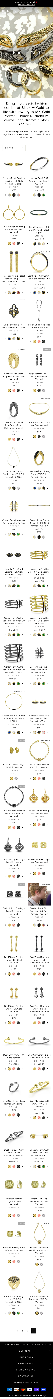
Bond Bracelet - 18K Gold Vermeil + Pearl (43, 243)
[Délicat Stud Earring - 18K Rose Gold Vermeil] (39, 874)
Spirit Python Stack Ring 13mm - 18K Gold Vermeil (9, 390)
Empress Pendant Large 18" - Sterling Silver (41, 1313)
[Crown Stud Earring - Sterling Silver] (16, 779)
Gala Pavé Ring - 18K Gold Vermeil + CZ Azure (9, 338)
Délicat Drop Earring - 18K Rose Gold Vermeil (39, 824)
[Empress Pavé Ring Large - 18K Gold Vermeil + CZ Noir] (14, 1313)
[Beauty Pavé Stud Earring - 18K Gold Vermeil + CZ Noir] (14, 586)
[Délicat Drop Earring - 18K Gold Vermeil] (34, 825)
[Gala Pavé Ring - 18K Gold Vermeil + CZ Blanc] (14, 339)
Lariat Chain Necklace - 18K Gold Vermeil (34, 341)
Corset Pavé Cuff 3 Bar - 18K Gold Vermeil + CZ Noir (39, 585)
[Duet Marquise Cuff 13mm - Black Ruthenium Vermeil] (43, 1118)
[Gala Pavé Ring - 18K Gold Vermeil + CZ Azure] (9, 339)
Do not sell (34, 1382)
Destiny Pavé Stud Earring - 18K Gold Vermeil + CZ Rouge (43, 925)
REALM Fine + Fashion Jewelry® (26, 1344)
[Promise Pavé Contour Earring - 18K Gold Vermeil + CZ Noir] (14, 195)
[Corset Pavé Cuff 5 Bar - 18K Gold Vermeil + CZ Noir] (39, 635)
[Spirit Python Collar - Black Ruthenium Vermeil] (39, 437)
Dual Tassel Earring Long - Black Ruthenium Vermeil (18, 974)
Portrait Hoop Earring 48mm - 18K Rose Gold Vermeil (13, 243)
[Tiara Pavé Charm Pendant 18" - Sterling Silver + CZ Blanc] (18, 488)
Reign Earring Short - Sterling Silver (43, 390)
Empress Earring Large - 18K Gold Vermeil (9, 1215)
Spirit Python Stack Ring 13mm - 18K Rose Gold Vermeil (13, 390)
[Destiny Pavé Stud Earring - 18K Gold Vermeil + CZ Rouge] (43, 925)
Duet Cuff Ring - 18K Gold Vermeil (9, 1114)
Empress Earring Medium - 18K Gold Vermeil (34, 1215)
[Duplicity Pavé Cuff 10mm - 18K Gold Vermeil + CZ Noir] (39, 1167)
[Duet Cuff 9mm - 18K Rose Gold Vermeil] (14, 1069)
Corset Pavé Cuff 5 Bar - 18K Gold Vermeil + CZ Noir (39, 634)
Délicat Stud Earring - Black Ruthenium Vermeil (43, 873)
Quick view (14, 172)
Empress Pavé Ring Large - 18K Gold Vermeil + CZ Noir (13, 1313)
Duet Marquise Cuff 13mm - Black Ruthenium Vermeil (43, 1117)
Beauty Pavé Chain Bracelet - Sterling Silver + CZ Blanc (43, 537)
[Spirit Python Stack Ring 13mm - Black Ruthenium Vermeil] (18, 391)
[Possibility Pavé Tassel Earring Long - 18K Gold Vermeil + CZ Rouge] (18, 293)
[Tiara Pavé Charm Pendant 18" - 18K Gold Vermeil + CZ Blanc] (9, 488)
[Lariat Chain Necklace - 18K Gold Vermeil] (34, 342)
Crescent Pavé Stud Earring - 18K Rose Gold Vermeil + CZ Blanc (43, 732)
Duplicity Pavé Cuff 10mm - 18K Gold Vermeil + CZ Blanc (34, 1166)
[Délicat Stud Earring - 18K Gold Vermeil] (34, 874)
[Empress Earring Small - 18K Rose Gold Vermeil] (14, 1262)
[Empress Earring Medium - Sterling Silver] (43, 1216)
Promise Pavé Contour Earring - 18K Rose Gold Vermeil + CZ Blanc (18, 194)
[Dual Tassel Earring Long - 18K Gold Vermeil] (9, 974)
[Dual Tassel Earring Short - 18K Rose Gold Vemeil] (14, 1023)
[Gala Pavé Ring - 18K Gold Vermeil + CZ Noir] (18, 339)
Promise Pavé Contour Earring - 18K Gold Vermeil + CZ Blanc (9, 194)
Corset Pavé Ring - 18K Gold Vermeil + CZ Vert (18, 534)
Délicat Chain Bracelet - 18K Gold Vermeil (34, 778)
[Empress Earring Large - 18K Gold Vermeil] (9, 1216)
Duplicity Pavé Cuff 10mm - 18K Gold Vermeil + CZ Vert (43, 1166)
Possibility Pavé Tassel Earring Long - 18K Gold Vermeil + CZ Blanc (9, 292)
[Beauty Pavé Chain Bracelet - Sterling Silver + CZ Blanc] (43, 537)
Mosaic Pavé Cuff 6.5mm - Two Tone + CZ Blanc (34, 194)
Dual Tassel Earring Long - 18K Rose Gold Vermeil (13, 974)
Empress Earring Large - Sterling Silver (18, 1215)
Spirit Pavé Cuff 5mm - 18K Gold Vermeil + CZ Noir (43, 292)
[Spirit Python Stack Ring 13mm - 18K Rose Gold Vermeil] (14, 391)
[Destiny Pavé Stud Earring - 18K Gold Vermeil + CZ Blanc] (34, 925)
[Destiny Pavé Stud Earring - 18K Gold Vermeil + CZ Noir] (39, 925)
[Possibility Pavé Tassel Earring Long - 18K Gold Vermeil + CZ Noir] (14, 293)
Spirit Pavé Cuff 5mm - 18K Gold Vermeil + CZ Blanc (39, 292)
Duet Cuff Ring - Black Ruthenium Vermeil (18, 1114)
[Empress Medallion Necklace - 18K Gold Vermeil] (37, 1265)
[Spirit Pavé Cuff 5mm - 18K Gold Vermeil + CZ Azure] (34, 293)
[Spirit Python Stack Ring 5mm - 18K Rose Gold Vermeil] (14, 439)
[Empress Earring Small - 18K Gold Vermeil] (9, 1262)
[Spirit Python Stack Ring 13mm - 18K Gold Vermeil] (9, 391)
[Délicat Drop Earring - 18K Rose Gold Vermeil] (39, 825)
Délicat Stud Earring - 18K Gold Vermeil (34, 873)
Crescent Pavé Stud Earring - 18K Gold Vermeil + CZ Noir (39, 732)
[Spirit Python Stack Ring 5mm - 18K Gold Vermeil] (9, 439)
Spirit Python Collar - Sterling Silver (43, 436)
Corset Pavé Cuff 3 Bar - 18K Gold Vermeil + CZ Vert (43, 585)
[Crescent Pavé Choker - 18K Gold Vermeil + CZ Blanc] (14, 733)
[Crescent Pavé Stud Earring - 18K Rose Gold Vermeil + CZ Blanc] (43, 733)
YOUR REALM (26, 1357)
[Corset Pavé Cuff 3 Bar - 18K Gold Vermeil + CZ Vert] (43, 586)
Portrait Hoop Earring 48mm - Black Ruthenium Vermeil (18, 243)
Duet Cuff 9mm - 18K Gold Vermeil (9, 1068)
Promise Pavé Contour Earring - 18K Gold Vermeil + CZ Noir (13, 194)
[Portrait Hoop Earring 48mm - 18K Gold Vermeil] (9, 244)
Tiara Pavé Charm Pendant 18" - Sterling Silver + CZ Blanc (18, 488)
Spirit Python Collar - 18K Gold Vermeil (34, 436)
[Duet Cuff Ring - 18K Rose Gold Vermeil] (14, 1115)
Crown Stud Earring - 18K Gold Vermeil (11, 778)
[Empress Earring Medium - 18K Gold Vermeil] (34, 1216)
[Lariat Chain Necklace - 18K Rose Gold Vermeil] (39, 342)
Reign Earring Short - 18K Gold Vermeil (34, 390)
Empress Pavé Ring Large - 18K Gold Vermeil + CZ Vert (18, 1313)
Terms (25, 1382)
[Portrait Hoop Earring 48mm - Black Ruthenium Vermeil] (18, 244)
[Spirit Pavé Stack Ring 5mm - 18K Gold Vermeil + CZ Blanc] (39, 488)
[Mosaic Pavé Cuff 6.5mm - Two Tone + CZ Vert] (43, 195)
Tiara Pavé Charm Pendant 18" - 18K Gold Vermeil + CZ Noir (13, 488)
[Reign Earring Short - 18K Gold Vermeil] (34, 391)
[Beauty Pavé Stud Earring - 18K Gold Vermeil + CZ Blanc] (9, 586)
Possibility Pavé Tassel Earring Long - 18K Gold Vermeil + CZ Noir (13, 292)
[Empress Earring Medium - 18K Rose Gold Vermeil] (39, 1216)
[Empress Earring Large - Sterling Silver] (18, 1216)
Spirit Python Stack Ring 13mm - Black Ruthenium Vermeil (18, 390)
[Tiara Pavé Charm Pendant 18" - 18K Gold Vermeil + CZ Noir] (14, 488)
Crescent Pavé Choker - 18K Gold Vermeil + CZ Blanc (13, 732)
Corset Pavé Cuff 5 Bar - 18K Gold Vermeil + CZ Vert (43, 634)
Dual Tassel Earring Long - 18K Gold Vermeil (9, 974)
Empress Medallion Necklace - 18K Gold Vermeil (36, 1264)
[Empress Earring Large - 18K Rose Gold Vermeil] (14, 1216)
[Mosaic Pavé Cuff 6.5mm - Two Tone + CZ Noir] (39, 195)
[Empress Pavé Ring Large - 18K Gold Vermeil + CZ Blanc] (9, 1313)
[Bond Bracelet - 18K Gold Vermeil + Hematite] (39, 244)
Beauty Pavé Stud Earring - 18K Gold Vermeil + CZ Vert (18, 585)
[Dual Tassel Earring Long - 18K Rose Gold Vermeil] (14, 974)
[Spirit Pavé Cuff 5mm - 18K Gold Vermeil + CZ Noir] (43, 293)
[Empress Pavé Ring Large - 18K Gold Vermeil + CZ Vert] (18, 1313)
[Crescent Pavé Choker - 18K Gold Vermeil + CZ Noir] (18, 733)
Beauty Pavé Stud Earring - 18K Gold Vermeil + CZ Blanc (9, 585)
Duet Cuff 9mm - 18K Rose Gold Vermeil (13, 1068)
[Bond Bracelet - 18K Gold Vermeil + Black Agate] (34, 244)
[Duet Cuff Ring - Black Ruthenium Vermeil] (18, 1115)
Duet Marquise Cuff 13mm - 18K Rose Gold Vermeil (39, 1117)
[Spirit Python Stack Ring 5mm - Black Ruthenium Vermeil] (18, 439)
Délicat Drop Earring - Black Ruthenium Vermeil (43, 824)
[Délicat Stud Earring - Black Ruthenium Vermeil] (43, 874)
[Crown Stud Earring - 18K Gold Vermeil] (11, 779)
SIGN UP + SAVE (25, 1370)
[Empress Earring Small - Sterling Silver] (18, 1262)
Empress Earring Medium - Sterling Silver (43, 1215)
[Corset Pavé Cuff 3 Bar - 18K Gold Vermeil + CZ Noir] (39, 586)
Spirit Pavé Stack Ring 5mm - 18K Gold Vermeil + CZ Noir (43, 488)
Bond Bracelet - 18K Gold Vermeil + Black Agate (34, 243)
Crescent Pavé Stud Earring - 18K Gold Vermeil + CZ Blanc (34, 732)
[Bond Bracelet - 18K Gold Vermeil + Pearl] (43, 244)
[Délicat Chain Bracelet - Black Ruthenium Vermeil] (43, 779)
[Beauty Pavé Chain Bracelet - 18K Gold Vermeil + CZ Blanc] (34, 537)
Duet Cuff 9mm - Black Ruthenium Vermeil (18, 1068)
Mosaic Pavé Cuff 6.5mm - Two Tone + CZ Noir (39, 194)
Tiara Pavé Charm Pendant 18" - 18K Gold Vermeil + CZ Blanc (9, 488)
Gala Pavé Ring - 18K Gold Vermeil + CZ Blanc (13, 338)
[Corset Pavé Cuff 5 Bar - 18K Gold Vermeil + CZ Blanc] (34, 635)
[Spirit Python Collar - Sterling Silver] (43, 437)
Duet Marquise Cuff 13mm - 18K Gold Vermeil (34, 1117)
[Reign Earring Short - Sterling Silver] (43, 391)
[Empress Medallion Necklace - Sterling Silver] (41, 1265)
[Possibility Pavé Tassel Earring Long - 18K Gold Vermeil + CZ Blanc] (9, 293)
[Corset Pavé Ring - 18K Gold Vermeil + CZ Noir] (14, 534)
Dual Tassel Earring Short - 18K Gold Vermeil (9, 1022)
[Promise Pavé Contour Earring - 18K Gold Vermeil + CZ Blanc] (9, 195)
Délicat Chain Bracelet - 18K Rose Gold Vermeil (39, 778)
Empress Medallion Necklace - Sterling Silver (41, 1264)
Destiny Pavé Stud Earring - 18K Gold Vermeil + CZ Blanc (34, 925)
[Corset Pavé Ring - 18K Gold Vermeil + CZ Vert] (18, 534)
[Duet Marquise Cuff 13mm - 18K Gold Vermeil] (34, 1118)
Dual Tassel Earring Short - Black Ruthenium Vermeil (18, 1022)
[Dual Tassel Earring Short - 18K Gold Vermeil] (9, 1023)
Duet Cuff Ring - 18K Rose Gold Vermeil (13, 1114)
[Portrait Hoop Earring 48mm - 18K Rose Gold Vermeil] (14, 244)
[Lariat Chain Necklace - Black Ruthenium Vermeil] (43, 342)
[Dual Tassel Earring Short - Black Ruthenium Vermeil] (18, 1023)
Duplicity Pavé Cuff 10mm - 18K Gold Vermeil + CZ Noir (39, 1166)
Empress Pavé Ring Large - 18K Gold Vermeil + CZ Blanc (9, 1313)
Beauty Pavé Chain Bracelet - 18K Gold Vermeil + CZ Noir (39, 537)
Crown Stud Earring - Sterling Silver (16, 778)
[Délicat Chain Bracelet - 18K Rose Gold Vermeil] (39, 779)
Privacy (17, 1382)
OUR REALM (26, 1351)
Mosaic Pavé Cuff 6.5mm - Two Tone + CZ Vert (43, 194)
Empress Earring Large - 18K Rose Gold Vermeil (13, 1215)
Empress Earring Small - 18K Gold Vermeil (9, 1261)
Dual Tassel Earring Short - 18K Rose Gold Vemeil (13, 1022)
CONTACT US (26, 1376)
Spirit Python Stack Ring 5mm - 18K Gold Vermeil (9, 439)
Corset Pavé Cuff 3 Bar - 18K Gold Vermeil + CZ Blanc (34, 585)
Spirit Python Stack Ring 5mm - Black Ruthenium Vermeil (18, 439)
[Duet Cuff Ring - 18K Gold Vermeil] (9, 1115)
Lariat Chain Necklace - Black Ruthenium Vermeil (43, 341)
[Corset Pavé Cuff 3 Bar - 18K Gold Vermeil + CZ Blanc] (34, 586)
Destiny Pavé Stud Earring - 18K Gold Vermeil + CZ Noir (39, 925)
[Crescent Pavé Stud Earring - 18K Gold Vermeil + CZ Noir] (39, 733)
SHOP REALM (26, 1363)
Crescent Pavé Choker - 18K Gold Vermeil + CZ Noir (18, 732)
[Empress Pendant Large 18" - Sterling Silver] (41, 1313)
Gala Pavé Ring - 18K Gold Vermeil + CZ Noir (18, 338)
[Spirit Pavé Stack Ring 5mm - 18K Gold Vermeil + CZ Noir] (43, 488)
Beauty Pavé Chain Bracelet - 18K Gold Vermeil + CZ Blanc (34, 537)
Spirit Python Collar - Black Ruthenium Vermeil (39, 436)
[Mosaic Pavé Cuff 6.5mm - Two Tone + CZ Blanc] (34, 195)
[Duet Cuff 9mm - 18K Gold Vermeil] (9, 1069)
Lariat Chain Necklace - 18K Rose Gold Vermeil (39, 341)
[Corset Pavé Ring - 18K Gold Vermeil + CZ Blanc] (9, 534)
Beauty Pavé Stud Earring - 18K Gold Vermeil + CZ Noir (13, 585)
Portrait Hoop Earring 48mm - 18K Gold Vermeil (9, 243)
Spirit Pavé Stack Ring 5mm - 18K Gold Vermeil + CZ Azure (34, 488)
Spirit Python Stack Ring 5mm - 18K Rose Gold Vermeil (13, 439)
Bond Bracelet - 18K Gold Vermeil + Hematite (39, 243)
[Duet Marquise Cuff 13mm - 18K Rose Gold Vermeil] (39, 1118)
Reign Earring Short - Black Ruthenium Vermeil (39, 390)
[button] (22, 195)
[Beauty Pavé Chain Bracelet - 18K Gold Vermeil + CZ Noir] (39, 537)
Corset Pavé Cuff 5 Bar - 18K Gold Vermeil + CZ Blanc (34, 634)
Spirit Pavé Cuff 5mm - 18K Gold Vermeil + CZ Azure (34, 292)
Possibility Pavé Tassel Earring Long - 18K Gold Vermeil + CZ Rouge (18, 292)
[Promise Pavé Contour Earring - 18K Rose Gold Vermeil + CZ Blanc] (18, 195)
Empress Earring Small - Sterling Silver (18, 1261)
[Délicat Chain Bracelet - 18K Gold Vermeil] (34, 779)
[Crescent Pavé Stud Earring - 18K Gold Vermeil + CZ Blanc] (34, 733)
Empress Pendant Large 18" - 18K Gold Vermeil (36, 1313)
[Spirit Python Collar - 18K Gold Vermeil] (34, 437)
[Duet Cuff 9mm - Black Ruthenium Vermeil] (18, 1069)
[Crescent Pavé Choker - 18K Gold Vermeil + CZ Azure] (9, 733)
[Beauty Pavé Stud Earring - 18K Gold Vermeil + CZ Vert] (18, 586)
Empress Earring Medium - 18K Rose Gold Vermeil (39, 1215)
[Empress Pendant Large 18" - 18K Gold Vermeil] (37, 1313)
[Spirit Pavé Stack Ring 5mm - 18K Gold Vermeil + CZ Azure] (34, 488)
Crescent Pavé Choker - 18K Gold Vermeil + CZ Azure (9, 732)
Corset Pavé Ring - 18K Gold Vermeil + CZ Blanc (9, 534)
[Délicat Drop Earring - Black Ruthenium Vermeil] (43, 825)
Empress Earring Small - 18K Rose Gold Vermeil (13, 1261)
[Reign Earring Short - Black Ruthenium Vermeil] (39, 391)
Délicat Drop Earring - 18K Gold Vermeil (34, 824)
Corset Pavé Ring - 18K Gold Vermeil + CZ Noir (13, 534)
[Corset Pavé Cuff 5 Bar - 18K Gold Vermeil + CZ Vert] (43, 635)
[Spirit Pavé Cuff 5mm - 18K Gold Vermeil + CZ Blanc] (39, 293)
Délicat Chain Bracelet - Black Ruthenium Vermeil (43, 778)
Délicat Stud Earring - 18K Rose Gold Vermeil (39, 873)
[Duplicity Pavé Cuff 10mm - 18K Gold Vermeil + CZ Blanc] (34, 1167)
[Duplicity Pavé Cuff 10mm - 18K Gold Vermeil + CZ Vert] (43, 1167)
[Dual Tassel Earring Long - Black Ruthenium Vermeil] (18, 974)
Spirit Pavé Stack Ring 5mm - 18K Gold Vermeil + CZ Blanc (39, 488)
